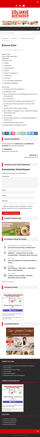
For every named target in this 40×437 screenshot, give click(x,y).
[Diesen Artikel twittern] (6, 133)
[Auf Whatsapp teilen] (23, 133)
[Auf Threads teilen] (36, 133)
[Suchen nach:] (20, 33)
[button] (37, 1)
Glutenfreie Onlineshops (10, 421)
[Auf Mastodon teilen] (26, 133)
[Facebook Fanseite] (16, 6)
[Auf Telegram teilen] (29, 133)
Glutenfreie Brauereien (9, 424)
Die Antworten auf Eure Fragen (11, 369)
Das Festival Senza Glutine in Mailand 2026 (21, 247)
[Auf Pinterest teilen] (13, 133)
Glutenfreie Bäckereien (9, 422)
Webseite (5, 201)
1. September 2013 (9, 50)
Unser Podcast (7, 371)
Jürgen (18, 50)
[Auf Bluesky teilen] (33, 133)
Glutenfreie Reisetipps (9, 373)
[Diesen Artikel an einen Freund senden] (16, 133)
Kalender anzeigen (8, 281)
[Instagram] (20, 6)
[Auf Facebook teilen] (3, 133)
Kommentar (5, 176)
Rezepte (14, 38)
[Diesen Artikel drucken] (19, 133)
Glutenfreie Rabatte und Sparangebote (14, 375)
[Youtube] (23, 6)
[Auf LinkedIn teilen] (10, 133)
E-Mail (4, 195)
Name (4, 190)
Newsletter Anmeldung (9, 419)
